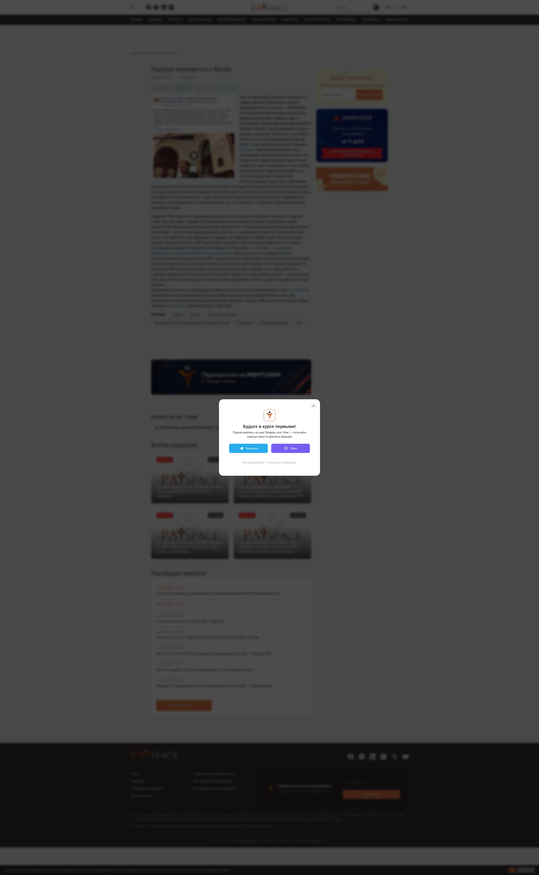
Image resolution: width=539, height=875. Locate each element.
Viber (293, 448)
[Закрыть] (313, 406)
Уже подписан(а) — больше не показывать (269, 462)
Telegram (251, 448)
